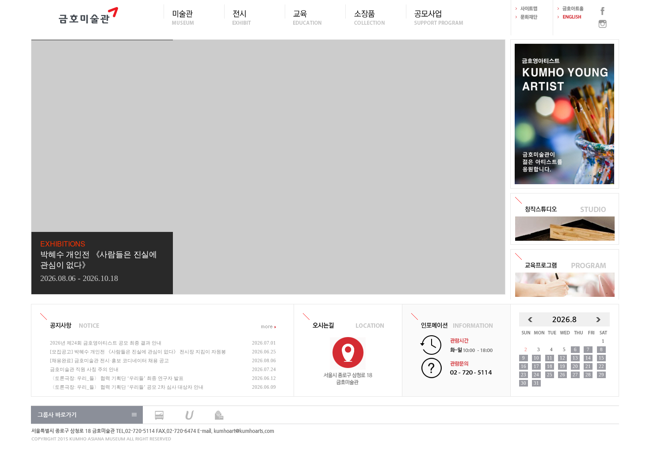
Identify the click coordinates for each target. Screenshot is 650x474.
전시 (254, 17)
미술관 (194, 17)
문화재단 (532, 17)
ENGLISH (574, 17)
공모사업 (436, 17)
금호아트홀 (574, 8)
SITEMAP (532, 8)
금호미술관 (88, 17)
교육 (315, 17)
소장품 (375, 17)
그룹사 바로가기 (57, 414)
